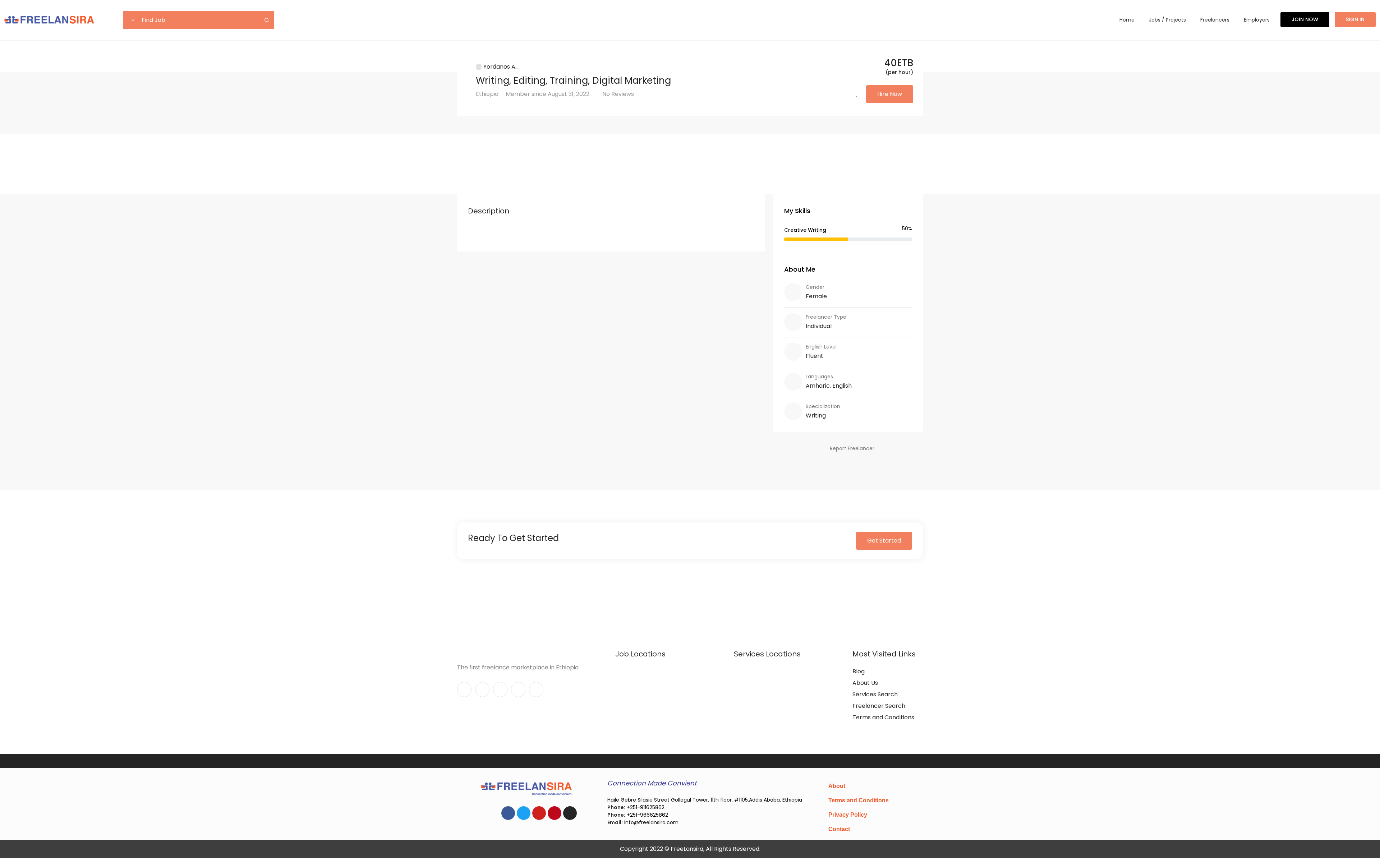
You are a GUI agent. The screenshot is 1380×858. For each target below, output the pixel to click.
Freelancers (1214, 19)
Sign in (1355, 19)
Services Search (875, 694)
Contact (839, 829)
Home (1127, 19)
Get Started (884, 540)
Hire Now (889, 94)
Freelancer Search (878, 706)
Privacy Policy (847, 815)
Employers (1257, 19)
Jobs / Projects (1167, 19)
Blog (858, 671)
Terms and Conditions (883, 717)
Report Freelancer (852, 448)
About (836, 786)
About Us (865, 683)
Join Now (1305, 19)
